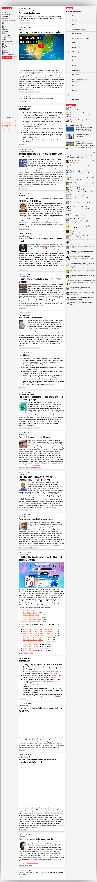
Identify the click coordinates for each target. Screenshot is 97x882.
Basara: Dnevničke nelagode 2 (31, 317)
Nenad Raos (51, 545)
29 (7, 126)
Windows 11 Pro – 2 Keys (30, 648)
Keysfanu (53, 595)
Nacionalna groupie (23, 865)
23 (9, 125)
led (30, 91)
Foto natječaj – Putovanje (29, 13)
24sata (6, 31)
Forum (5, 12)
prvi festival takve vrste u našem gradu (50, 812)
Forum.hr (21, 23)
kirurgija (25, 428)
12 (15, 122)
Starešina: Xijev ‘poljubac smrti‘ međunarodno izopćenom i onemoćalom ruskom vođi (37, 478)
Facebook (37, 465)
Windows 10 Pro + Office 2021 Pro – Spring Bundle (38, 633)
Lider (38, 126)
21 (5, 125)
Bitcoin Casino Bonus (10, 54)
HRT (30, 141)
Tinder (20, 877)
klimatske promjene (23, 91)
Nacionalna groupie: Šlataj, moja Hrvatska (36, 839)
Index (5, 27)
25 (13, 125)
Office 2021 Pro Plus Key (30, 610)
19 (15, 123)
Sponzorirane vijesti (9, 43)
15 (7, 123)
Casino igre (7, 52)
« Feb (3, 129)
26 (15, 125)
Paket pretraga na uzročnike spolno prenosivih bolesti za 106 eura (41, 709)
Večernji (6, 18)
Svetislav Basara (44, 343)
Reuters (56, 294)
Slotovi (6, 50)
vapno (35, 547)
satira (30, 865)
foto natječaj (27, 23)
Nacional (34, 137)
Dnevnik (6, 29)
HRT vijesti (7, 35)
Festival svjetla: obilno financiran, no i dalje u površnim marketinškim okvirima (37, 761)
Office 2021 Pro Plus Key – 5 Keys (33, 642)
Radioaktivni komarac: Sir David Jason (34, 437)
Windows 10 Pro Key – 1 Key (31, 615)
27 (2, 126)
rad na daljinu (36, 428)
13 (2, 123)
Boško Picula (22, 229)
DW (44, 373)
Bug (5, 39)
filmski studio (25, 188)
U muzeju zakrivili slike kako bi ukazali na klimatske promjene (40, 280)
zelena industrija (23, 269)
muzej (25, 308)
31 (11, 126)
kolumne (28, 229)
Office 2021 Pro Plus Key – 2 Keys (33, 638)
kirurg (20, 428)
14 (5, 123)
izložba (21, 308)
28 (5, 126)
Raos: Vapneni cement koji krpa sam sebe (36, 519)
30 (9, 126)
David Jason (22, 467)
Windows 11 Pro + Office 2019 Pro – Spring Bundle (38, 631)
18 (13, 123)
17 (11, 123)
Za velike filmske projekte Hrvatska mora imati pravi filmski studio (40, 155)
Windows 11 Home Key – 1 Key (32, 621)
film (20, 188)
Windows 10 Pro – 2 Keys (30, 644)
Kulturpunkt (33, 827)
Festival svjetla (22, 829)
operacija (30, 428)
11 (13, 122)
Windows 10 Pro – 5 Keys (30, 646)
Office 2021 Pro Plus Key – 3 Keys (33, 640)
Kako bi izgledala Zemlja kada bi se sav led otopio (39, 32)
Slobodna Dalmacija (9, 20)
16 (9, 123)
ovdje (57, 747)
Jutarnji (6, 16)
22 (7, 125)
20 (2, 125)
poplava (37, 91)
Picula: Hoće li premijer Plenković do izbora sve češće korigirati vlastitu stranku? (41, 199)
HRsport (6, 46)
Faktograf (53, 673)
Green (31, 89)
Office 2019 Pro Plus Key (30, 613)
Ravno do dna (49, 384)
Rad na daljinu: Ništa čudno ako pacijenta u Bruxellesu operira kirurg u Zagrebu (41, 398)
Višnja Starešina (46, 507)
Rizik (5, 48)
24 (11, 125)
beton (20, 547)
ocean (33, 91)
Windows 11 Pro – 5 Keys (30, 650)
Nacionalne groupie (32, 863)
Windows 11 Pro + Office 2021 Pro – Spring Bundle (38, 629)
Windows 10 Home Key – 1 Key (32, 619)
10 (11, 122)
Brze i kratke (24, 108)
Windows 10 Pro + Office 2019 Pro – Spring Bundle (38, 635)
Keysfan (21, 653)
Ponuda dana (7, 37)
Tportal (6, 23)
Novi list (6, 33)
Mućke (27, 467)
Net (5, 25)
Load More (81, 309)
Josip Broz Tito (22, 101)
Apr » (8, 129)
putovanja (48, 16)
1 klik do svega (8, 41)
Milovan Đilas (27, 348)
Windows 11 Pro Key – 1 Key (31, 617)
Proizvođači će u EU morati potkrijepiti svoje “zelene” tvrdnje (41, 240)
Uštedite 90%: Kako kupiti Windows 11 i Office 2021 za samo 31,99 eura (40, 558)
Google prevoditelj (9, 14)
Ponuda (21, 738)
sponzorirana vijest (28, 653)
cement (24, 547)
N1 (29, 130)
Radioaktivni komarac (35, 467)
